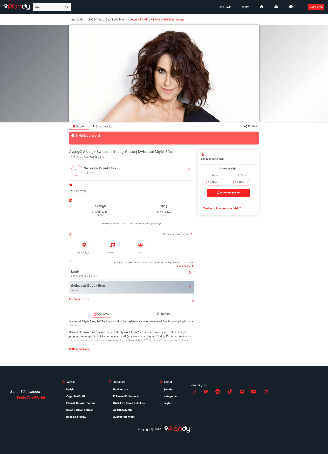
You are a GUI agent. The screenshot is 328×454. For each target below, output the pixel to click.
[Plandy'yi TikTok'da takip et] (229, 392)
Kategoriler (171, 396)
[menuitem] (225, 7)
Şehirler (168, 389)
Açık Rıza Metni (122, 410)
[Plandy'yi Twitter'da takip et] (205, 392)
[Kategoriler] (276, 8)
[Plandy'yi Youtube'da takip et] (253, 392)
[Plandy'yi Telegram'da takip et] (217, 392)
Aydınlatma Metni (124, 416)
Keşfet (245, 7)
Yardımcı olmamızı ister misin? (222, 208)
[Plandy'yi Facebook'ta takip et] (241, 392)
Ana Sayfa (225, 7)
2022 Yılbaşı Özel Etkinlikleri (106, 19)
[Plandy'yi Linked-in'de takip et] (265, 392)
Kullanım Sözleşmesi (126, 396)
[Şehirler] (262, 8)
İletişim (70, 389)
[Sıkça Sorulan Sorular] (291, 8)
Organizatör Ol (75, 396)
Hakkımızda (120, 389)
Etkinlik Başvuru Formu (80, 403)
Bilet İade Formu (76, 416)
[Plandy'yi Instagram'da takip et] (193, 392)
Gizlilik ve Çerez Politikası (129, 403)
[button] (131, 300)
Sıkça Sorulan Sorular (79, 410)
